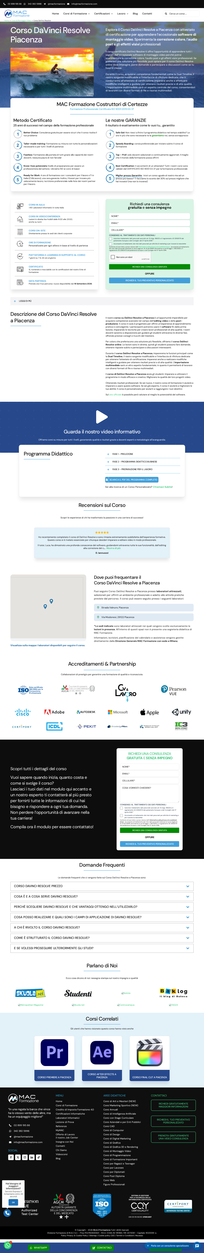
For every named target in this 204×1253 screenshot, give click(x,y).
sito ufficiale (115, 394)
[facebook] (11, 1157)
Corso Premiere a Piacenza (54, 1077)
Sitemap (93, 1235)
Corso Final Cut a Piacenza (149, 1077)
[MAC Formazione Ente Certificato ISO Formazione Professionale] (102, 1194)
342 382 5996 (34, 3)
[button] (102, 301)
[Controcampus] (125, 1004)
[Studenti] (78, 989)
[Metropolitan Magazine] (30, 1004)
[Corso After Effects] (102, 1039)
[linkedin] (32, 1157)
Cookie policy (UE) (106, 1235)
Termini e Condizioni (125, 1235)
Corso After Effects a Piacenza (102, 1076)
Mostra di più (113, 548)
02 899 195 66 (15, 3)
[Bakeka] (173, 989)
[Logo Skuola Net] (30, 989)
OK (13, 1202)
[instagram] (25, 1157)
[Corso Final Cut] (149, 1039)
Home (6, 20)
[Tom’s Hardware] (78, 1004)
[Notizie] (125, 993)
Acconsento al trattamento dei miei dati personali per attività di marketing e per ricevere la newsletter (150, 244)
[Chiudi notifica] (148, 1246)
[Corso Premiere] (54, 1039)
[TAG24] (173, 1004)
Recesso (139, 1235)
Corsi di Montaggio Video (21, 20)
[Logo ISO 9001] (30, 685)
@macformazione (56, 3)
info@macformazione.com (84, 3)
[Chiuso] (24, 1180)
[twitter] (18, 1157)
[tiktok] (38, 1157)
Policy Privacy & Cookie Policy (74, 1235)
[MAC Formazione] (23, 1094)
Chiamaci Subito (162, 486)
